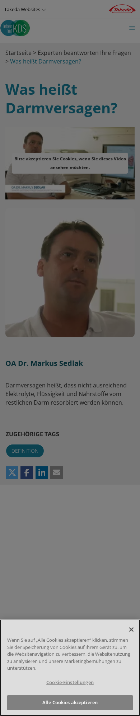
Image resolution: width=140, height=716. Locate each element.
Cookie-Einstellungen (70, 682)
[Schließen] (131, 629)
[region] (70, 668)
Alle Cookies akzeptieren (70, 702)
